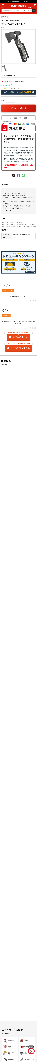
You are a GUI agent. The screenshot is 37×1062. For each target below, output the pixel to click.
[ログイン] (30, 6)
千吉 (2, 27)
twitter (13, 175)
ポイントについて (12, 85)
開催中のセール (18, 335)
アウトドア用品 (10, 226)
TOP (2, 222)
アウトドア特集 (21, 224)
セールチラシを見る (18, 346)
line (23, 175)
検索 (34, 10)
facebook (18, 175)
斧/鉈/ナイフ (18, 226)
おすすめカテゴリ (10, 224)
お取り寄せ (4, 16)
